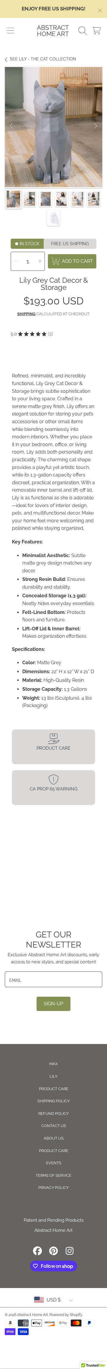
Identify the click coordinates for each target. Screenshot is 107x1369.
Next (96, 127)
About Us (54, 1138)
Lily (53, 1076)
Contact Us (53, 1125)
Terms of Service (53, 1175)
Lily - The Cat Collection (43, 59)
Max (53, 1064)
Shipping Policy (53, 1101)
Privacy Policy (53, 1187)
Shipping (26, 314)
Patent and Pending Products (54, 1220)
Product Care (53, 1089)
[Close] (99, 10)
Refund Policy (53, 1113)
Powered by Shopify (65, 1315)
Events (53, 1163)
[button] (10, 30)
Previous (11, 127)
